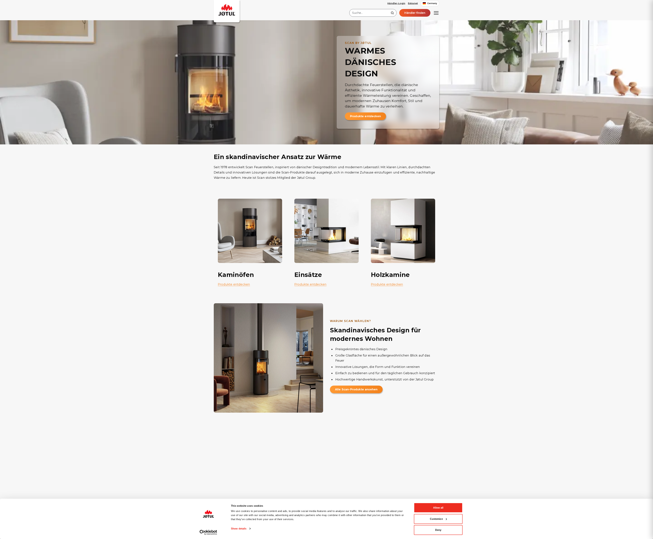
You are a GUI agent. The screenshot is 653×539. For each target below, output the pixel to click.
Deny (438, 529)
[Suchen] (392, 13)
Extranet (413, 3)
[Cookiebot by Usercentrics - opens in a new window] (208, 532)
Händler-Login (396, 3)
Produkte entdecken (365, 116)
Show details (238, 528)
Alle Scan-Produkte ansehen (356, 389)
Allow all (438, 507)
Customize (436, 518)
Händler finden (414, 12)
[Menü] (436, 13)
